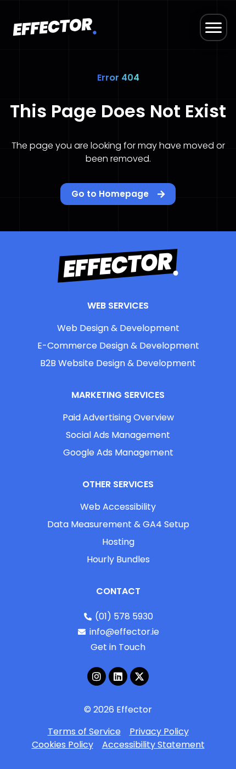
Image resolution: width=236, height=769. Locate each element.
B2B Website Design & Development (118, 363)
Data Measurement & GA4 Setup (118, 524)
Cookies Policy (62, 744)
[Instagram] (96, 676)
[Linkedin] (118, 676)
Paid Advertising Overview (118, 417)
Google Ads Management (118, 452)
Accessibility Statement (153, 744)
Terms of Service (84, 731)
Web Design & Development (118, 328)
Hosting (118, 542)
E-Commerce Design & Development (118, 345)
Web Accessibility (118, 506)
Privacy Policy (159, 731)
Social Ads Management (118, 435)
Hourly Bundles (118, 559)
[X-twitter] (139, 676)
